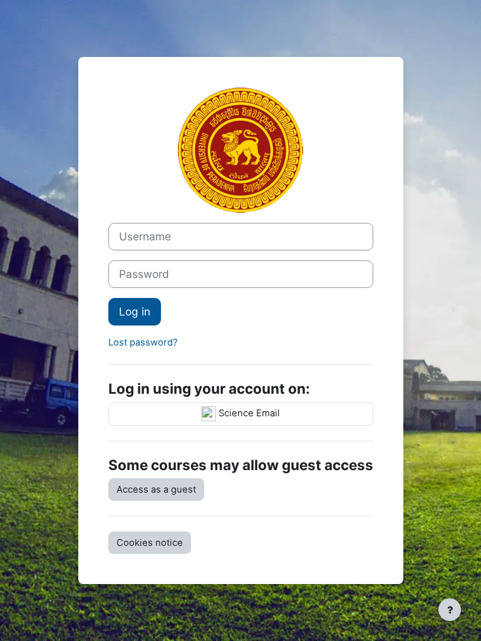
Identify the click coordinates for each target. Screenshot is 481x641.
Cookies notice (149, 542)
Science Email (248, 413)
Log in (134, 311)
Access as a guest (156, 489)
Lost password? (143, 342)
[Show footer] (449, 609)
